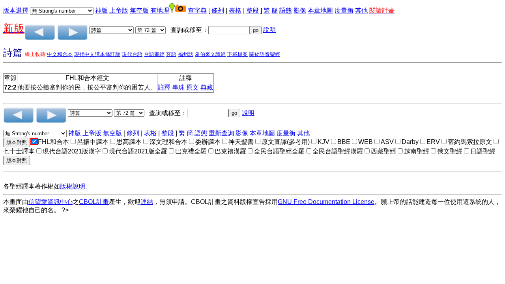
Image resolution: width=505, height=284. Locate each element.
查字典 (197, 10)
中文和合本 (60, 54)
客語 (171, 54)
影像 (300, 10)
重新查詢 (221, 133)
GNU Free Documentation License (326, 201)
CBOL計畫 (94, 201)
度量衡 (344, 10)
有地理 (159, 10)
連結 (146, 201)
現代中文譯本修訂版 (97, 54)
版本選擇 (15, 10)
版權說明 (72, 186)
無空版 (139, 10)
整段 (252, 10)
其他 (361, 10)
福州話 (185, 54)
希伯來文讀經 (210, 54)
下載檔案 (237, 54)
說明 (269, 29)
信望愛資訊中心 (50, 201)
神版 (101, 10)
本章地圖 (320, 10)
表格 (235, 10)
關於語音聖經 (264, 54)
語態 (285, 10)
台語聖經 (154, 54)
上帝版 (118, 10)
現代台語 (132, 54)
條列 (217, 10)
